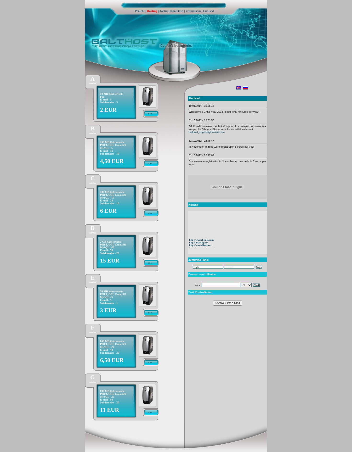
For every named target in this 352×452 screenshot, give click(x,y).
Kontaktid (176, 11)
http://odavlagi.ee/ (198, 239)
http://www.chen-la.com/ (201, 237)
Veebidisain (193, 11)
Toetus (163, 11)
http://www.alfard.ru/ (200, 242)
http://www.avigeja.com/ (201, 245)
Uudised (208, 11)
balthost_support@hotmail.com (207, 132)
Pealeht (140, 11)
